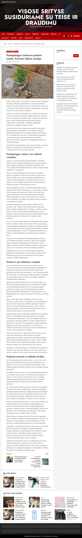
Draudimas (10, 34)
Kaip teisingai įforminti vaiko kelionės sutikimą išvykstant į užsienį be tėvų (66, 79)
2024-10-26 (16, 62)
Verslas (37, 38)
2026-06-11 (70, 519)
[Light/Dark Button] (65, 36)
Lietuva (27, 34)
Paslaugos (5, 38)
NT (60, 34)
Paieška (61, 50)
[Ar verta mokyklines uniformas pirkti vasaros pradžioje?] (60, 514)
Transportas (28, 38)
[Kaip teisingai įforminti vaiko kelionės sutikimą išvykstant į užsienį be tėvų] (34, 502)
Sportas (13, 38)
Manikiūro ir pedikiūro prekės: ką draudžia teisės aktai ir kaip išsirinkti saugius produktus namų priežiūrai (20, 505)
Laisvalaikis (45, 34)
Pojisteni (10, 62)
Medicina (54, 34)
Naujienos (19, 34)
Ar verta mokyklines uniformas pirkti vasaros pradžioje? (73, 514)
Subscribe (76, 36)
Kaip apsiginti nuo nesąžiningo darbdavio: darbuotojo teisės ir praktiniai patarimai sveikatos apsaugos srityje (73, 505)
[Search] (68, 36)
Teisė (3, 34)
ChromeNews (46, 536)
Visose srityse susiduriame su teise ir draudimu (41, 17)
